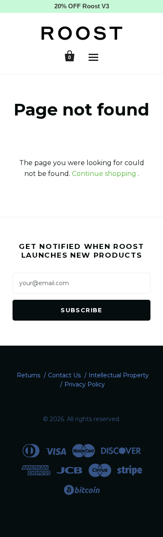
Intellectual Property (119, 375)
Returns (28, 375)
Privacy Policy (84, 384)
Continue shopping (104, 174)
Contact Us (64, 375)
